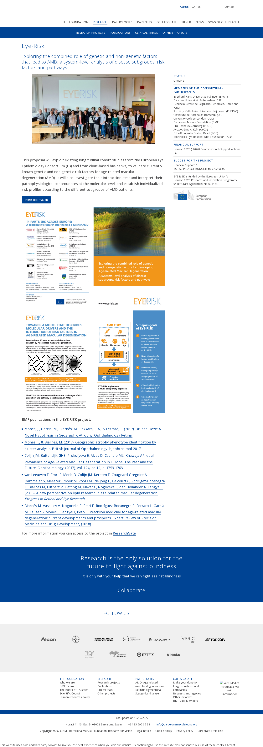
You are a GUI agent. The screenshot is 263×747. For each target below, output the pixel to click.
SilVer (186, 22)
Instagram (219, 6)
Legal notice (143, 731)
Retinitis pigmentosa (148, 690)
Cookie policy (163, 731)
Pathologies (122, 22)
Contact (229, 6)
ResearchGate (124, 533)
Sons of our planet (223, 22)
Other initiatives (183, 697)
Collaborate (167, 22)
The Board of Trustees (74, 690)
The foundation (75, 22)
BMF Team (67, 686)
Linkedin (206, 6)
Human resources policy (75, 697)
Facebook (210, 6)
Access (184, 6)
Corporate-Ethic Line (210, 731)
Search (239, 6)
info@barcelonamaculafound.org (177, 724)
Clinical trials (146, 32)
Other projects (174, 32)
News (200, 22)
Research (100, 22)
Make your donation (185, 682)
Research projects (90, 32)
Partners (144, 22)
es (199, 6)
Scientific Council (70, 693)
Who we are (67, 682)
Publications (120, 32)
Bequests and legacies (187, 693)
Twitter (215, 6)
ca (193, 6)
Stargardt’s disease (147, 693)
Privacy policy (184, 731)
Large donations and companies (186, 688)
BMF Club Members (185, 701)
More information (36, 200)
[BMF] (39, 13)
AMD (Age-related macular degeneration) (149, 684)
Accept (231, 745)
